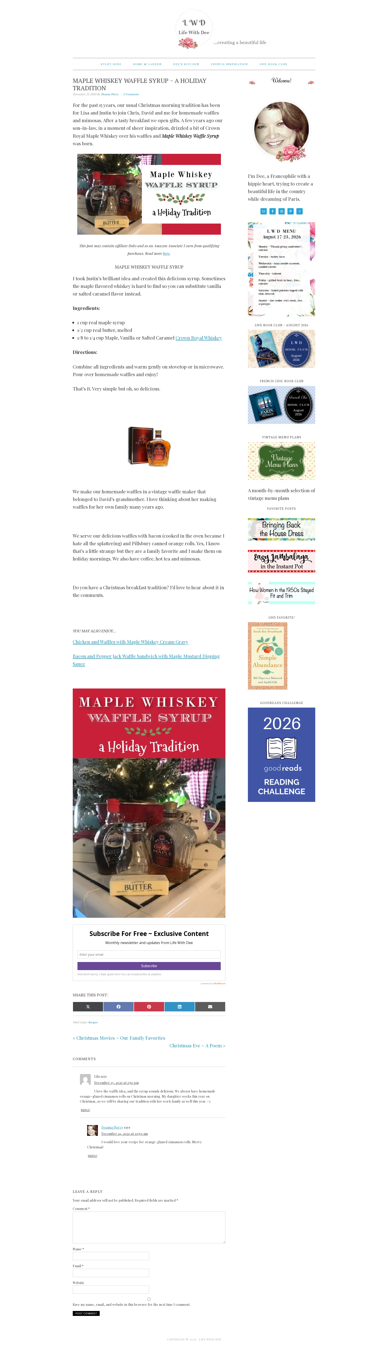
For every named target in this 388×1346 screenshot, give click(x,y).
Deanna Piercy (112, 1127)
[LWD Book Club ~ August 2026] (281, 370)
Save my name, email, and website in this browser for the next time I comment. (131, 1304)
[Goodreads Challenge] (281, 755)
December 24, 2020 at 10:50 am (124, 1134)
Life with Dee (194, 26)
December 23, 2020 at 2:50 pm (116, 1083)
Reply (85, 1110)
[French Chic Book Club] (281, 426)
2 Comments (131, 94)
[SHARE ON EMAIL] (210, 1007)
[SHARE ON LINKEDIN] (179, 1007)
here (166, 253)
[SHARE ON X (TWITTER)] (88, 1007)
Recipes (92, 1022)
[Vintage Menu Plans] (281, 482)
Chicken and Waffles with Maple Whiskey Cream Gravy (130, 641)
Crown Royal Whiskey (199, 337)
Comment (81, 1209)
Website (78, 1283)
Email (78, 1266)
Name (78, 1249)
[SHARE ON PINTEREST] (149, 1007)
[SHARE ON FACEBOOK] (118, 1007)
